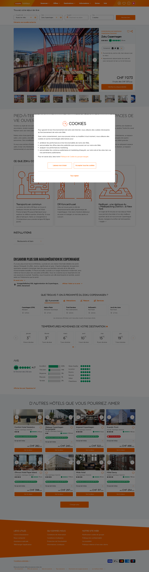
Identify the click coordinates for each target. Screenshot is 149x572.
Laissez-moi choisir (60, 165)
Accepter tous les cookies (84, 165)
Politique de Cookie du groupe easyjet (74, 157)
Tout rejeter (74, 176)
